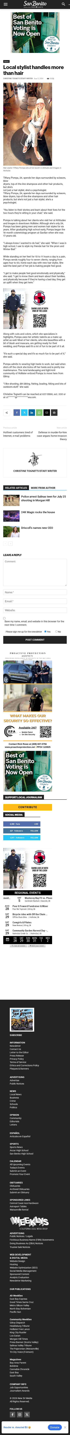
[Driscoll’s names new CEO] (11, 531)
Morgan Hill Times (19, 1339)
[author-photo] (35, 459)
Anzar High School (19, 1150)
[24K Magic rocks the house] (11, 516)
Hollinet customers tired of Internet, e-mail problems (18, 434)
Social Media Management (23, 1271)
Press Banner (16, 1342)
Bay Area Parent (18, 1362)
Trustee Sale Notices (20, 1247)
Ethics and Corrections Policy (24, 1065)
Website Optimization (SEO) (24, 1267)
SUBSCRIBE (16, 1035)
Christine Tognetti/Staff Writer (18, 78)
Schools (14, 1104)
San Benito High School (21, 1153)
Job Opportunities (19, 1387)
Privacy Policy (17, 1059)
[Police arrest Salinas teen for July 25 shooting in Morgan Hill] (11, 500)
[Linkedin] (31, 412)
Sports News (16, 1147)
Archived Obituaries (19, 1189)
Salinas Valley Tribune (21, 1345)
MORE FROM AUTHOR (43, 487)
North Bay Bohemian (20, 1308)
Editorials (14, 1121)
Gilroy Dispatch (17, 1322)
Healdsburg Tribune (19, 1326)
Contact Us (15, 1049)
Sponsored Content (19, 1274)
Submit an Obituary (19, 1192)
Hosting (14, 1264)
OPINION (14, 1115)
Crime (13, 1101)
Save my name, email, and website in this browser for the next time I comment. (34, 623)
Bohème (14, 1366)
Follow (34, 831)
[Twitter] (24, 412)
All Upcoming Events (20, 1164)
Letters (13, 1124)
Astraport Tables (18, 1206)
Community (15, 1118)
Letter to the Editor (19, 1052)
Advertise (14, 1080)
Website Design (17, 1261)
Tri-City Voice (16, 1352)
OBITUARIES (16, 1182)
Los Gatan (15, 1335)
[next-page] (10, 544)
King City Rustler (18, 1332)
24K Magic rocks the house (38, 512)
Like (36, 824)
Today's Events (17, 1167)
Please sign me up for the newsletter (24, 631)
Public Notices (17, 1083)
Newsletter (15, 1046)
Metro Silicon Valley (19, 1305)
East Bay (14, 1372)
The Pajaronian (17, 1348)
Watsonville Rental (19, 1209)
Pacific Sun (15, 1312)
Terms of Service (18, 1062)
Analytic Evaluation (19, 1277)
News (6, 61)
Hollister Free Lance (20, 1329)
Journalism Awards (19, 1390)
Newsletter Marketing (20, 1280)
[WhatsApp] (39, 412)
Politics (13, 1107)
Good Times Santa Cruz (22, 1302)
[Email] (46, 412)
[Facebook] (17, 412)
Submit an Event (18, 1171)
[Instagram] (19, 1414)
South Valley (16, 1375)
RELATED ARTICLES (16, 487)
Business (14, 1097)
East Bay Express (18, 1299)
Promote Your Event (20, 1174)
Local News (15, 1094)
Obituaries (15, 1186)
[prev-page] (5, 544)
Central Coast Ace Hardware (24, 1203)
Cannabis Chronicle (19, 1369)
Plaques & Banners (19, 1068)
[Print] (54, 412)
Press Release (17, 1055)
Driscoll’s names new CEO (37, 527)
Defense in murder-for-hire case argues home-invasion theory (52, 436)
